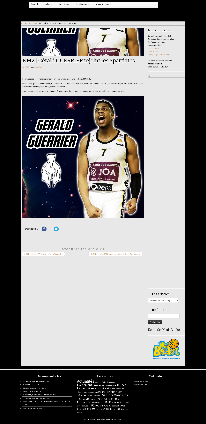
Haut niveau (63, 4)
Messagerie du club (140, 385)
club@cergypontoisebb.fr (159, 54)
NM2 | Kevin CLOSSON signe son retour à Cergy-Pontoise (115, 254)
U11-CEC (81, 406)
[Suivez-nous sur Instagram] (37, 419)
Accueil (34, 4)
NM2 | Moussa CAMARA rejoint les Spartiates (43, 254)
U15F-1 (97, 409)
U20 (118, 409)
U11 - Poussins (111, 402)
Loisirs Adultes (89, 392)
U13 (93, 405)
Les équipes (82, 4)
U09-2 (94, 402)
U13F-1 (118, 406)
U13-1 (99, 405)
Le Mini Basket (104, 388)
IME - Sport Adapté (109, 385)
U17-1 (108, 409)
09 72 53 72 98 (153, 48)
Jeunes (121, 385)
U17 (103, 408)
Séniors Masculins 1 (102, 397)
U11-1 (121, 402)
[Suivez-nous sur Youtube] (40, 419)
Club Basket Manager (141, 381)
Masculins (99, 392)
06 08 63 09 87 (153, 51)
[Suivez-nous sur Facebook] (33, 419)
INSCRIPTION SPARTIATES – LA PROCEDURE (36, 381)
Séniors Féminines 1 (94, 396)
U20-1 (123, 409)
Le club (47, 4)
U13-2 (106, 406)
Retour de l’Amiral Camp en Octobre (34, 388)
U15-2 (85, 409)
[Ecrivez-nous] (26, 419)
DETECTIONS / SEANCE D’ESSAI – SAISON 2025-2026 (39, 395)
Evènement (84, 385)
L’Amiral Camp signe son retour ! (33, 408)
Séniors (81, 395)
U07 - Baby (103, 399)
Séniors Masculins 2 (89, 399)
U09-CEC (99, 402)
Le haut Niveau (86, 388)
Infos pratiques (102, 4)
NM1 (108, 392)
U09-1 (89, 402)
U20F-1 (80, 412)
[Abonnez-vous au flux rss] (23, 419)
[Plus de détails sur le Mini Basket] (166, 349)
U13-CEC (112, 406)
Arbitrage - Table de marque (105, 382)
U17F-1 (113, 409)
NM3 (120, 392)
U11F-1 (88, 406)
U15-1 (80, 408)
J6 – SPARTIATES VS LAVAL (31, 385)
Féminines (96, 385)
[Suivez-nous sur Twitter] (30, 419)
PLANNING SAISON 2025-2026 (32, 391)
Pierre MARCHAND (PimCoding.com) (109, 419)
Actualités (33, 23)
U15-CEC (91, 409)
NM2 (114, 391)
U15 (123, 405)
